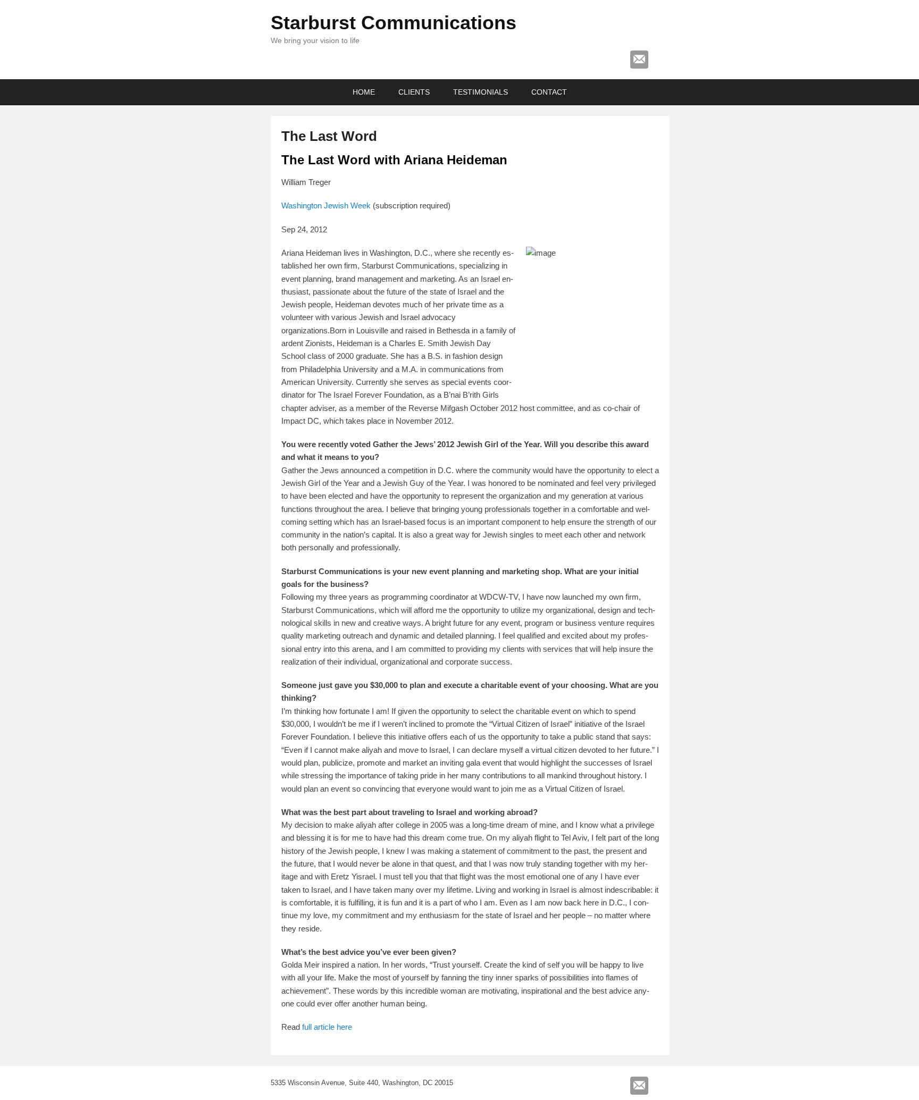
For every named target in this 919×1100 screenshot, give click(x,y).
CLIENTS (414, 92)
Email (639, 60)
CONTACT (549, 92)
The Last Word (329, 136)
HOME (364, 92)
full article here (327, 1026)
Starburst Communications (393, 22)
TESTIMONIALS (480, 92)
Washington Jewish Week (326, 205)
